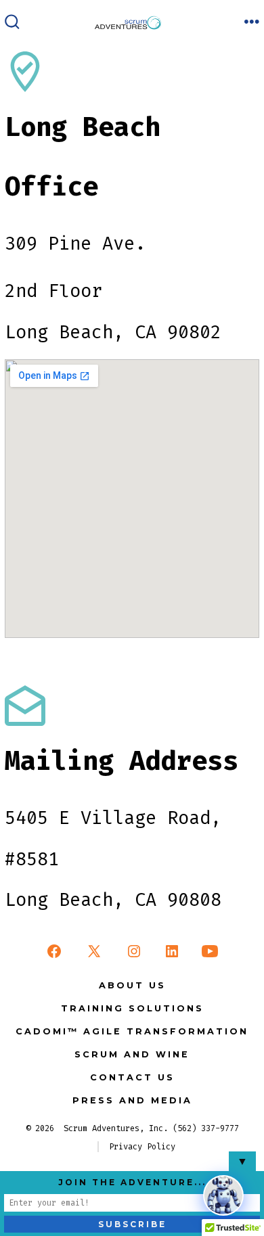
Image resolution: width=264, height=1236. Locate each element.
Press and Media (132, 1100)
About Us (132, 985)
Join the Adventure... (132, 1182)
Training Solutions (132, 1008)
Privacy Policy (142, 1146)
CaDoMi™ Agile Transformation (132, 1031)
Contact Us (132, 1077)
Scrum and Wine (132, 1054)
